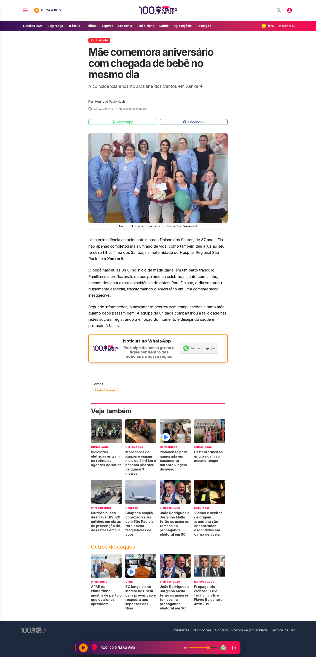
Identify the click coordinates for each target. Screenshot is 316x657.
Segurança (55, 26)
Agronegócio (183, 26)
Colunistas (180, 630)
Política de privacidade (249, 630)
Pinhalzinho (145, 26)
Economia (125, 26)
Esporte (107, 26)
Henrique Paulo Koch (110, 101)
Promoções (202, 630)
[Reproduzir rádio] (83, 647)
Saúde (164, 26)
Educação (204, 26)
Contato (221, 630)
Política (91, 26)
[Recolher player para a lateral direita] (234, 647)
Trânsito (74, 26)
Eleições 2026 (32, 26)
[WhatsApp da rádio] (223, 647)
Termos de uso (283, 630)
